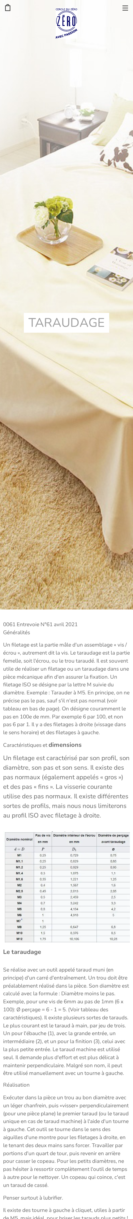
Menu (125, 8)
